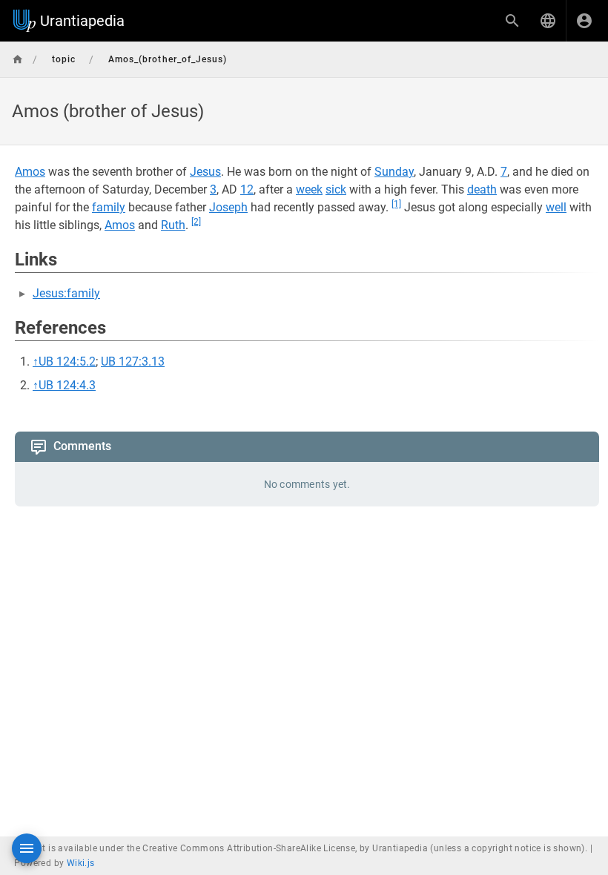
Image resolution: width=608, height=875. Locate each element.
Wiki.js (81, 863)
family (108, 207)
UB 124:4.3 (67, 385)
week (309, 189)
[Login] (584, 21)
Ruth (173, 225)
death (482, 189)
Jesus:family (66, 293)
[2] (196, 222)
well (556, 207)
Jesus (205, 172)
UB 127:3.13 (133, 361)
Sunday (394, 172)
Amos (30, 172)
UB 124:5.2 (67, 361)
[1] (396, 204)
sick (336, 189)
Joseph (228, 207)
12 (247, 189)
